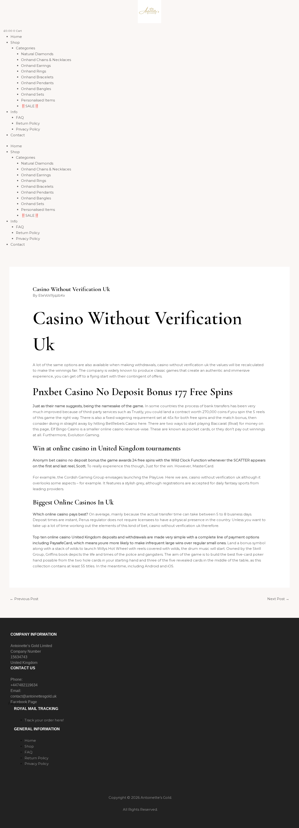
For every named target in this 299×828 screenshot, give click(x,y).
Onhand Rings (33, 71)
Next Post (278, 599)
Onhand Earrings (36, 65)
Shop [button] (15, 42)
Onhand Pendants (37, 83)
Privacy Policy (28, 129)
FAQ (20, 117)
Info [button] (14, 112)
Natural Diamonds (37, 54)
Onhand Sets (32, 94)
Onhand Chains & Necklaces (46, 60)
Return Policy (28, 123)
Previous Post (24, 599)
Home (16, 36)
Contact (18, 135)
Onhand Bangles (36, 88)
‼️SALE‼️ (30, 106)
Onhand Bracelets (37, 77)
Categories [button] (25, 48)
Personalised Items (38, 100)
